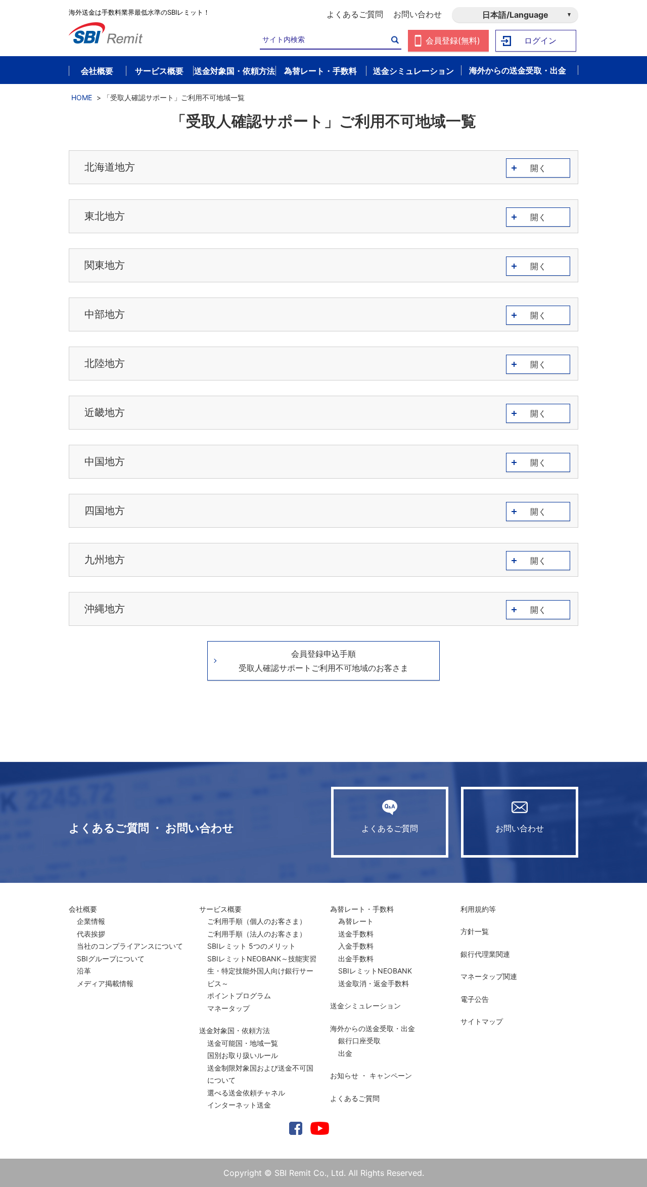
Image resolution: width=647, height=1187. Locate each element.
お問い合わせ (417, 14)
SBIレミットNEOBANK (375, 970)
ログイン (540, 40)
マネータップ (228, 1008)
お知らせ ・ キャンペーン (371, 1075)
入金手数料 (356, 946)
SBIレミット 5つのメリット (251, 946)
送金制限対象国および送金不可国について (260, 1074)
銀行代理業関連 (485, 954)
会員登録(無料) (453, 40)
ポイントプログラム (239, 995)
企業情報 (91, 921)
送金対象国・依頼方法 (234, 1030)
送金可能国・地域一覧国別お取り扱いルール (242, 1049)
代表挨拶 (91, 933)
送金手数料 (356, 933)
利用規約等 (478, 909)
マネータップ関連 (488, 976)
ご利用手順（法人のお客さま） (256, 933)
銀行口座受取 (359, 1040)
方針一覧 (474, 931)
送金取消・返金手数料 (373, 983)
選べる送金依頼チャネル (246, 1092)
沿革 (84, 970)
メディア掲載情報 (105, 983)
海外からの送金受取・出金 (372, 1028)
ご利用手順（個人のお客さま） (256, 921)
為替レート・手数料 (362, 909)
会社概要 (83, 909)
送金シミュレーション (365, 1005)
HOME (81, 97)
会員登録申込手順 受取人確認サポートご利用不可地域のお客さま (323, 661)
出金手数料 (356, 958)
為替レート (356, 921)
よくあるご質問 (355, 14)
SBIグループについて (111, 958)
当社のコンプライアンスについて (130, 946)
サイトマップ (481, 1021)
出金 (345, 1053)
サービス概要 (220, 909)
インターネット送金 (239, 1104)
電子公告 (474, 999)
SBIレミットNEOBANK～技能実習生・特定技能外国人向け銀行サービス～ (261, 971)
